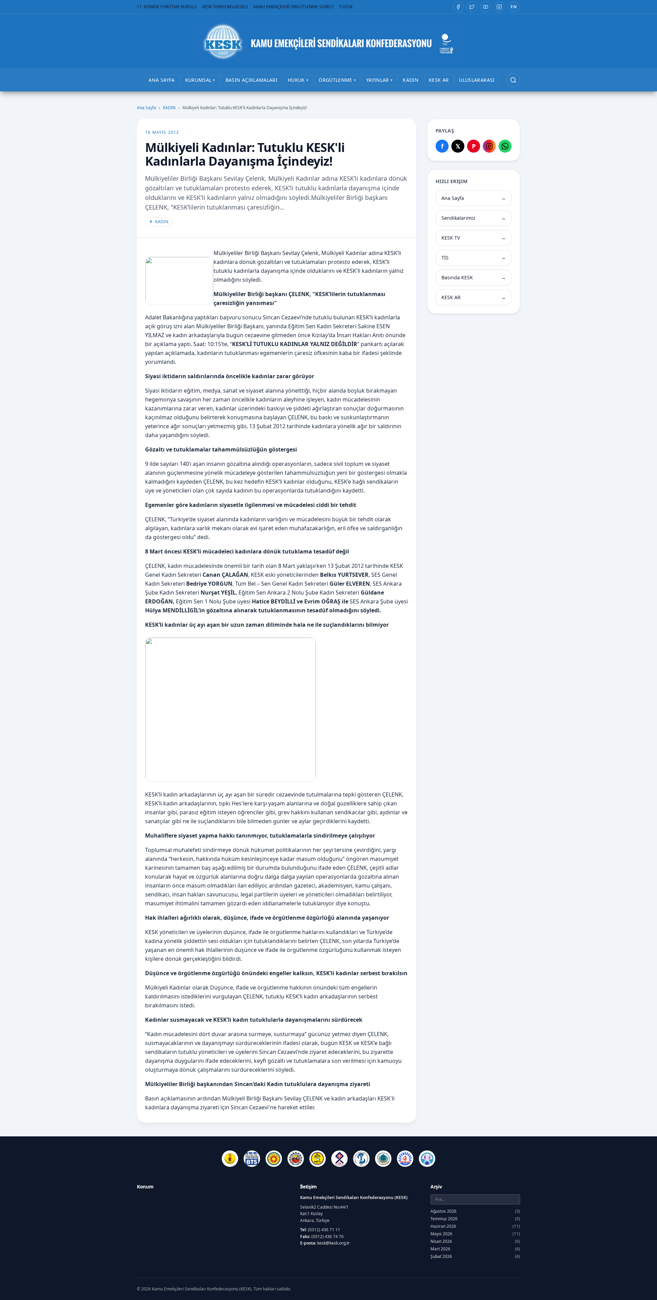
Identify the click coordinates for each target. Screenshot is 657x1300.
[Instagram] (499, 6)
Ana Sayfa (146, 108)
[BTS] (252, 1158)
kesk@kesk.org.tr (333, 1243)
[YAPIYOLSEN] (427, 1158)
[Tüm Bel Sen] (405, 1158)
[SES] (361, 1158)
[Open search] (513, 80)
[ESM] (295, 1158)
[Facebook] (458, 6)
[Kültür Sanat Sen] (339, 1158)
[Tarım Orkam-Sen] (383, 1158)
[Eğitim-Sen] (274, 1158)
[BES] (230, 1158)
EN (514, 7)
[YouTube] (485, 6)
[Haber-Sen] (317, 1158)
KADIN (169, 108)
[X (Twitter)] (471, 6)
